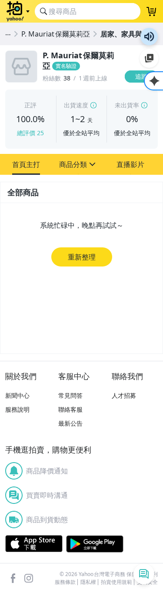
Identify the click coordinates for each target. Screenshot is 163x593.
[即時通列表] (143, 573)
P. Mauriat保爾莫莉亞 (55, 34)
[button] (26, 164)
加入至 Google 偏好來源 (149, 58)
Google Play (94, 544)
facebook (13, 578)
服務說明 (17, 409)
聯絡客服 (70, 409)
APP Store (34, 544)
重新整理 (82, 257)
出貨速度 (76, 105)
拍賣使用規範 (116, 582)
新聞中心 (17, 395)
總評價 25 (30, 133)
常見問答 (70, 395)
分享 (143, 93)
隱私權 (88, 582)
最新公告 (70, 423)
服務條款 (65, 582)
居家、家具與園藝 (128, 34)
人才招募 (124, 395)
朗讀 (149, 36)
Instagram (29, 578)
